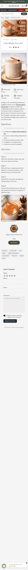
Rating (5, 273)
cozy (20, 250)
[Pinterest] (18, 47)
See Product (14, 242)
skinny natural (5, 255)
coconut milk (13, 250)
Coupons (21, 10)
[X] (16, 47)
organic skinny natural (13, 253)
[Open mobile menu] (2, 6)
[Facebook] (14, 47)
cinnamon (4, 250)
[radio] (4, 275)
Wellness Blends (12, 10)
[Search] (22, 6)
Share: (10, 47)
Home (2, 17)
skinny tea (14, 255)
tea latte (22, 255)
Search (24, 13)
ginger (3, 253)
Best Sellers (4, 10)
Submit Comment (10, 321)
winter (3, 258)
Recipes (7, 17)
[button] (4, 566)
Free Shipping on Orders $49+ (14, 1)
